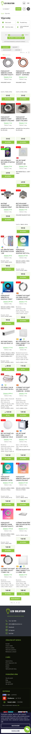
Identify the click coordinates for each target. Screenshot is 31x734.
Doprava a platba (10, 648)
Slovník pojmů (9, 678)
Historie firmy (9, 661)
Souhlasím (15, 731)
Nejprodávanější (7, 50)
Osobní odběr (9, 646)
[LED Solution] (7, 3)
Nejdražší (15, 47)
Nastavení (15, 725)
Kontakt (8, 644)
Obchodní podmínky (11, 650)
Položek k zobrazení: (16, 37)
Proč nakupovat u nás (11, 663)
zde (2, 722)
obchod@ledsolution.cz (15, 624)
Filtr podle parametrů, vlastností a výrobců (14, 41)
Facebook (11, 627)
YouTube (11, 633)
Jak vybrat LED (9, 684)
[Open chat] (27, 729)
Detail (8, 369)
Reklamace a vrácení (11, 652)
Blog (7, 680)
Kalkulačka (8, 682)
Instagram (12, 630)
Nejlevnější (5, 47)
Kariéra (7, 665)
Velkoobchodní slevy (11, 669)
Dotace (7, 667)
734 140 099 (12, 621)
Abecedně (17, 50)
